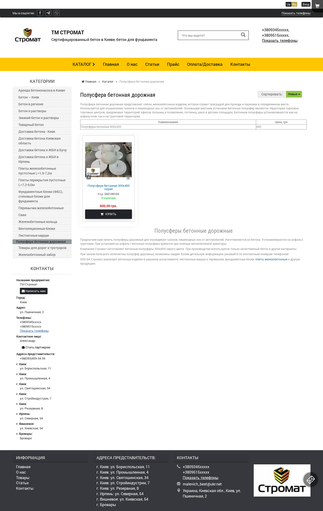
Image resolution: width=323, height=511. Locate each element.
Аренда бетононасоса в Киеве (41, 90)
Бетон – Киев (28, 97)
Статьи (152, 64)
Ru (294, 4)
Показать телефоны (296, 13)
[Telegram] (48, 13)
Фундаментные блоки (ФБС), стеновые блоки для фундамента (40, 196)
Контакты (240, 64)
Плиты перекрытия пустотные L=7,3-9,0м (41, 182)
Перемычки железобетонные (41, 208)
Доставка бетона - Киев (36, 131)
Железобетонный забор (37, 254)
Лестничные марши (33, 235)
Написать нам (35, 291)
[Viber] (57, 13)
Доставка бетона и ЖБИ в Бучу (42, 150)
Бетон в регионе (30, 104)
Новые (293, 94)
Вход (306, 4)
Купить (109, 214)
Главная (111, 64)
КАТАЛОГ (82, 64)
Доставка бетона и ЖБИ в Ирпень (38, 159)
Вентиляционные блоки (36, 228)
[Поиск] (243, 35)
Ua (288, 4)
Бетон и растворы (32, 111)
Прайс (173, 64)
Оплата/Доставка (205, 64)
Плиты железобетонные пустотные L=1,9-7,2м (37, 170)
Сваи (22, 215)
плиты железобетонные (271, 259)
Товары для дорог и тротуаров (42, 247)
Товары (23, 477)
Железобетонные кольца (37, 221)
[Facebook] (40, 13)
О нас (132, 64)
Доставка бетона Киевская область (39, 140)
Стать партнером (37, 347)
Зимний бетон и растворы (38, 118)
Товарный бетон (31, 124)
